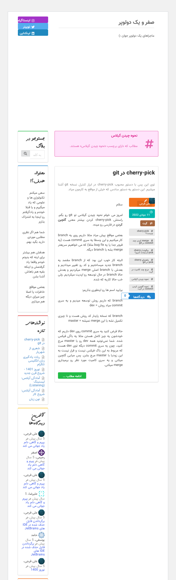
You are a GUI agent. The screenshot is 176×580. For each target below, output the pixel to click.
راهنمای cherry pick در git (144, 261)
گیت (145, 223)
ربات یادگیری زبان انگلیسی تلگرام (34, 361)
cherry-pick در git (34, 342)
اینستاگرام (24, 20)
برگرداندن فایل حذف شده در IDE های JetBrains (34, 525)
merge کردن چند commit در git (143, 242)
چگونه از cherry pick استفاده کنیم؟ (143, 251)
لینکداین (25, 33)
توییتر (27, 27)
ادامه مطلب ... (72, 376)
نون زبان (35, 399)
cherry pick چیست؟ (145, 232)
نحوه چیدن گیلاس (140, 279)
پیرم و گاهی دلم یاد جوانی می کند (34, 444)
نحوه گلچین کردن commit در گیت (142, 288)
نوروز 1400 (38, 569)
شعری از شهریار (37, 350)
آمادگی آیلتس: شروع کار (33, 392)
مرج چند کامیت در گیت (142, 271)
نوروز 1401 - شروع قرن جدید (34, 371)
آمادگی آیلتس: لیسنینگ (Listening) (33, 382)
